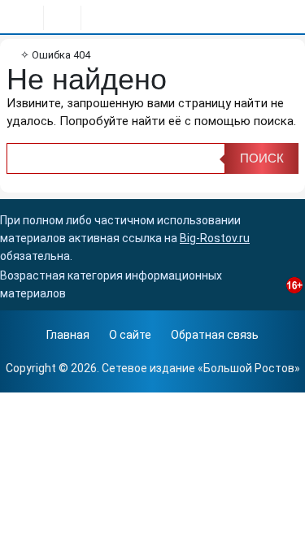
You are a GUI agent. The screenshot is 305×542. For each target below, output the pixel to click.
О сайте (130, 334)
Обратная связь (215, 334)
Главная (67, 334)
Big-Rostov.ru (215, 238)
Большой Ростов (248, 368)
